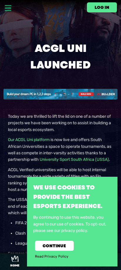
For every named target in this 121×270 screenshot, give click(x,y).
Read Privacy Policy (51, 256)
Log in (102, 7)
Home (14, 266)
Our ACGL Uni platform (29, 139)
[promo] (60, 94)
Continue (54, 246)
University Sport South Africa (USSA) (74, 159)
